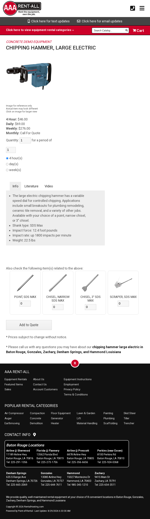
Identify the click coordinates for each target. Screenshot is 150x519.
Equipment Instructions (78, 379)
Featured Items (14, 384)
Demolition (36, 423)
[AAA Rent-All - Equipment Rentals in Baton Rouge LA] (16, 9)
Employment (71, 384)
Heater (55, 423)
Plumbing (109, 418)
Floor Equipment (61, 413)
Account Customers (45, 389)
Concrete (35, 418)
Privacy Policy (72, 389)
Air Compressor (14, 413)
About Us (38, 379)
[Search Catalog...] (126, 30)
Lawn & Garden (86, 413)
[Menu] (142, 8)
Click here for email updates (101, 21)
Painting (108, 413)
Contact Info (19, 434)
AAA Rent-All (17, 372)
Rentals (16, 379)
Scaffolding (110, 423)
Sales (8, 389)
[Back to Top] (75, 363)
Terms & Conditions (76, 394)
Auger (8, 418)
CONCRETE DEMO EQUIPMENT (29, 42)
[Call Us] (132, 8)
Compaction (37, 413)
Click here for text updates (50, 21)
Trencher (129, 423)
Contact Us (40, 384)
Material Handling (87, 423)
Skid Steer (130, 413)
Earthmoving (12, 423)
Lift (79, 418)
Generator (57, 418)
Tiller (126, 418)
